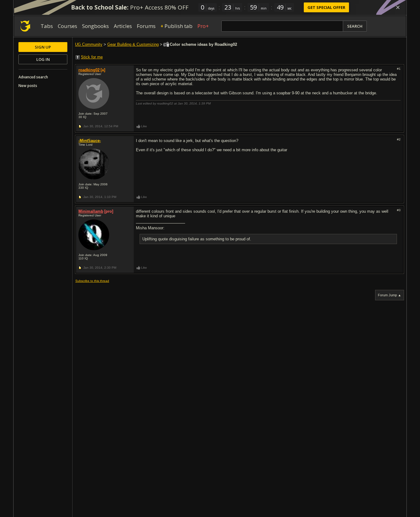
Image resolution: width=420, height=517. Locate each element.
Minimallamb (90, 211)
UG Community (88, 44)
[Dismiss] (398, 7)
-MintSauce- (89, 140)
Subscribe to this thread (92, 280)
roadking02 (89, 70)
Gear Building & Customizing (133, 44)
